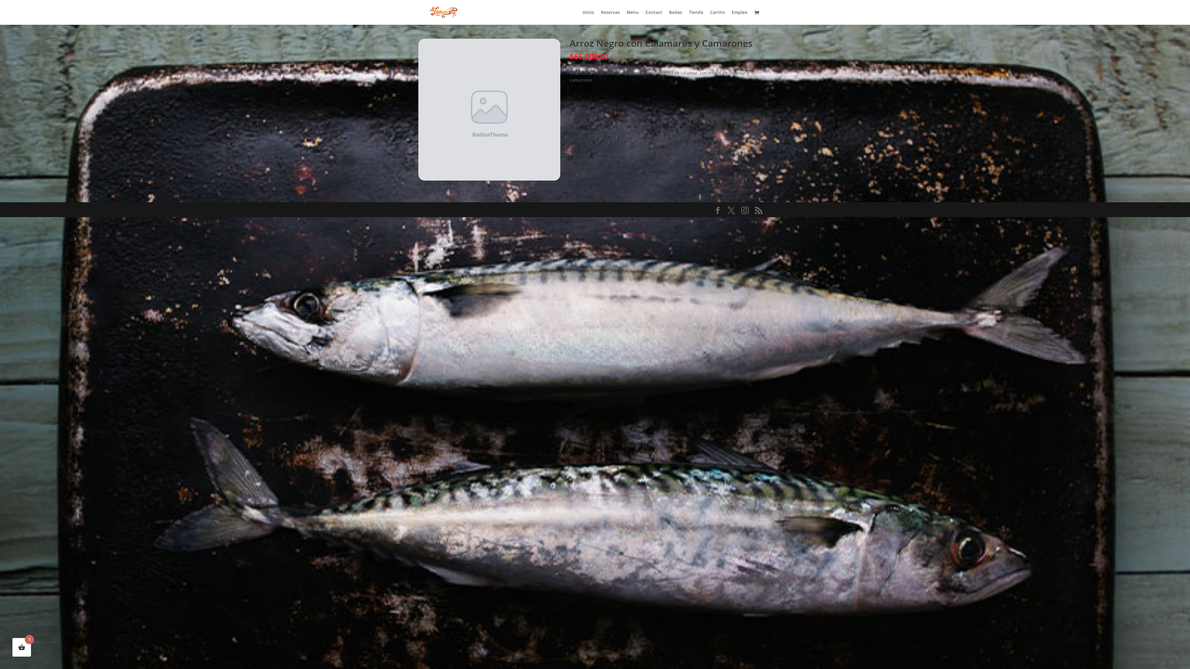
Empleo (739, 12)
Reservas (610, 12)
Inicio (588, 12)
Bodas (675, 12)
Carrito (717, 12)
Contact (654, 12)
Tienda (696, 12)
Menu (633, 12)
